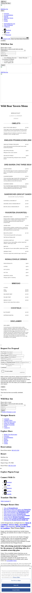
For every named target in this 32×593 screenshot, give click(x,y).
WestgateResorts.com (9, 23)
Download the (16, 520)
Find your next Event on (15, 514)
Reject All (16, 585)
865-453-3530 (15, 450)
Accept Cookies (16, 590)
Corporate (6, 419)
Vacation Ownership (9, 424)
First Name (3, 352)
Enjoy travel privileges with (16, 512)
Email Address (4, 357)
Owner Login (7, 38)
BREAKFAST (15, 113)
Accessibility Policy (11, 560)
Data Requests (10, 526)
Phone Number (5, 355)
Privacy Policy (14, 524)
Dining (6, 442)
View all (11, 508)
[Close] (30, 568)
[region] (16, 579)
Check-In (3, 359)
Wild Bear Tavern (8, 18)
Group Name (4, 364)
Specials (6, 16)
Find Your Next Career (10, 421)
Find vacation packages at (17, 511)
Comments (3, 367)
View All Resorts (8, 25)
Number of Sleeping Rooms (8, 362)
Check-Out (3, 360)
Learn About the (14, 517)
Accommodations (8, 15)
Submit (3, 386)
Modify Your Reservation (10, 434)
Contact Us (7, 26)
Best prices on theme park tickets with (17, 509)
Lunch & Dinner (15, 116)
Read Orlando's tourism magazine (17, 515)
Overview (6, 13)
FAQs (5, 426)
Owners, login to (16, 518)
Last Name (3, 353)
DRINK (16, 118)
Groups (6, 21)
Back (2, 10)
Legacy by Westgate (9, 423)
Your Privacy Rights (17, 528)
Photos (5, 19)
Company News (8, 420)
